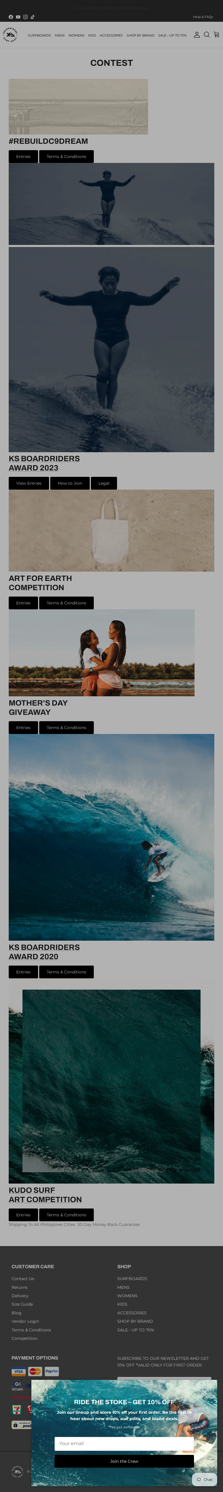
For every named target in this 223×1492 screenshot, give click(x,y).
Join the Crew (124, 1461)
